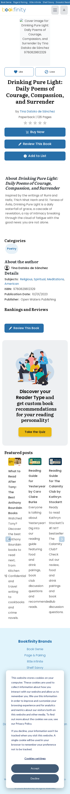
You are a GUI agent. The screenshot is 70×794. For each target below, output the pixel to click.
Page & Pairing (20, 2)
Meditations (55, 279)
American (11, 284)
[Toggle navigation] (55, 10)
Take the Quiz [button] (35, 432)
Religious (26, 279)
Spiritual (40, 279)
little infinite (35, 2)
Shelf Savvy (48, 2)
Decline (35, 778)
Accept (35, 768)
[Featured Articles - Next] (62, 539)
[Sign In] (64, 10)
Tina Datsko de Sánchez (37, 111)
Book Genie (6, 2)
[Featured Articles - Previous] (8, 539)
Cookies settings (35, 758)
